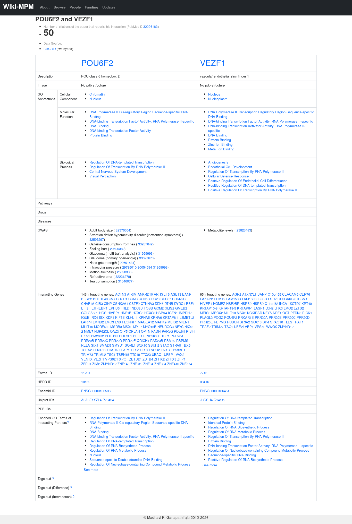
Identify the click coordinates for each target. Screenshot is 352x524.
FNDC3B (136, 308)
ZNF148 (123, 363)
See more (91, 469)
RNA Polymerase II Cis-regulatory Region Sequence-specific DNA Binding (138, 114)
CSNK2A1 (120, 303)
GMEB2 (181, 308)
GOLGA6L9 (89, 312)
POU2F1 (125, 335)
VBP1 (249, 326)
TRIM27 (217, 326)
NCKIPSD (254, 312)
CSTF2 (134, 303)
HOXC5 (137, 312)
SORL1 (130, 345)
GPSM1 (301, 298)
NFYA (267, 312)
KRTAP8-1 (171, 317)
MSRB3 (116, 326)
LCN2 (269, 308)
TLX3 (144, 349)
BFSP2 (86, 298)
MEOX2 (217, 312)
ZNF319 (136, 363)
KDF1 (110, 317)
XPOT (123, 359)
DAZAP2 (206, 298)
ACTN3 (120, 294)
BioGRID (50, 48)
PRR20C (101, 340)
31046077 (125, 281)
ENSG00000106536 (96, 390)
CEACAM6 (290, 294)
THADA (112, 349)
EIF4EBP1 (99, 308)
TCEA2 (86, 349)
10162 (85, 381)
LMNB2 (98, 322)
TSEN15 (122, 354)
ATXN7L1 (249, 294)
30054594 (145, 267)
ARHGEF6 (162, 294)
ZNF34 (148, 363)
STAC (164, 345)
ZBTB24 (135, 359)
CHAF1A (87, 303)
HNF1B (126, 312)
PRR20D (115, 340)
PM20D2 (97, 335)
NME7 (88, 331)
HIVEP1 (113, 312)
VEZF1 (213, 62)
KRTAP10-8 (208, 308)
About (44, 7)
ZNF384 (160, 363)
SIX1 (94, 345)
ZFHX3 (171, 359)
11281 (85, 372)
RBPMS (182, 340)
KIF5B (120, 317)
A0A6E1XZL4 (91, 399)
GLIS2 (169, 308)
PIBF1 (191, 331)
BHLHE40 (100, 298)
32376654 (123, 230)
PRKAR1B (246, 317)
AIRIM (132, 294)
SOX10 (142, 345)
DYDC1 (179, 303)
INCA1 (284, 303)
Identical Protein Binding (226, 422)
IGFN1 (173, 312)
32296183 (150, 26)
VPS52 (260, 326)
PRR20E (129, 340)
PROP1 (164, 335)
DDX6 (159, 303)
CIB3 (99, 303)
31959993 (145, 253)
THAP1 (124, 349)
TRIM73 (87, 354)
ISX (102, 317)
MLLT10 (87, 326)
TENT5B (99, 349)
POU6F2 (97, 62)
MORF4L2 (101, 326)
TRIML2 (100, 354)
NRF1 (277, 312)
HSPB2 (246, 303)
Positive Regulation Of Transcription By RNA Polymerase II (252, 189)
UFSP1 (169, 354)
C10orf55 (274, 294)
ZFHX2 (159, 359)
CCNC (133, 298)
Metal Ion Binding (221, 149)
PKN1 (85, 335)
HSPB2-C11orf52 (265, 303)
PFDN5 (295, 312)
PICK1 (307, 312)
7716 (203, 372)
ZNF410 (173, 363)
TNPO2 (154, 349)
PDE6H (179, 331)
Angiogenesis (218, 162)
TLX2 (135, 349)
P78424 (108, 399)
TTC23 (146, 354)
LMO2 (288, 308)
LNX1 (119, 322)
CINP (108, 303)
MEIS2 (172, 322)
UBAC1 (157, 354)
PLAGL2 (206, 317)
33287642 (145, 244)
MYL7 (137, 326)
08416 (204, 381)
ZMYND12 (108, 363)
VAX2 (180, 354)
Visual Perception (102, 176)
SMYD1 (118, 345)
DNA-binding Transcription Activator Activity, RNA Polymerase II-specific (256, 128)
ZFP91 (86, 363)
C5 (111, 298)
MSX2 (127, 326)
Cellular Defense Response (228, 176)
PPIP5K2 (150, 335)
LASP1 (259, 308)
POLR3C (111, 335)
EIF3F (85, 308)
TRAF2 (205, 326)
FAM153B (233, 298)
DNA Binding (98, 125)
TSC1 (111, 354)
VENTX (87, 359)
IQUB (85, 317)
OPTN (145, 331)
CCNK (143, 298)
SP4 (266, 322)
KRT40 (306, 303)
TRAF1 (298, 322)
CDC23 (154, 298)
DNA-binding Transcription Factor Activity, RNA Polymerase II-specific (141, 121)
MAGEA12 (146, 322)
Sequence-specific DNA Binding (232, 454)
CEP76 (304, 294)
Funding (91, 7)
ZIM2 (96, 363)
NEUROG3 (165, 326)
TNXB (165, 349)
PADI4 (156, 331)
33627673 (146, 257)
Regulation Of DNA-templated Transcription (121, 162)
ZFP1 (181, 359)
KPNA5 (144, 317)
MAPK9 (160, 322)
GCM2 (159, 308)
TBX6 (186, 345)
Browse (59, 7)
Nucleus (95, 98)
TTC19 (135, 354)
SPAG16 (276, 322)
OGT (285, 312)
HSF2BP (232, 303)
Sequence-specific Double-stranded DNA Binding (125, 459)
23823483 (244, 230)
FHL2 (125, 308)
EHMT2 (219, 298)
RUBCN (233, 322)
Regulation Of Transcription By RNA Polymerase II (127, 166)
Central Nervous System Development (118, 171)
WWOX (271, 326)
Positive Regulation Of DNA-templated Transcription (247, 185)
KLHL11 (132, 317)
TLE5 (288, 322)
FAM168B (249, 298)
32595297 (96, 239)
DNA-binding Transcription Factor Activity (120, 130)
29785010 (129, 267)
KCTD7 (295, 303)
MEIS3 (205, 312)
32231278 (122, 276)
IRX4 (94, 317)
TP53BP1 (178, 349)
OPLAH (134, 331)
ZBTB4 (148, 359)
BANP (186, 294)
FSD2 (272, 298)
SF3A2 (245, 322)
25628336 (124, 271)
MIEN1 (184, 322)
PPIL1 (137, 335)
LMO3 (109, 322)
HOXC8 (149, 312)
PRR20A (177, 335)
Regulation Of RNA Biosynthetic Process (120, 445)
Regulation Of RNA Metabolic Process (118, 450)
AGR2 (236, 294)
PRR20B (87, 340)
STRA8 (175, 345)
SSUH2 (153, 345)
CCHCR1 (120, 298)
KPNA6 (156, 317)
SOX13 (256, 322)
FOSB (148, 308)
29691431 (127, 262)
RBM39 (169, 340)
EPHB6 (114, 308)
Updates (108, 7)
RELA (85, 345)
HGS (102, 312)
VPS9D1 (111, 359)
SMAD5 (105, 345)
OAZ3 (114, 331)
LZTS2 (299, 308)
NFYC (179, 326)
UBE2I (239, 326)
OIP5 (124, 331)
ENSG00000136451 (214, 390)
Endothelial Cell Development (230, 166)
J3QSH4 (206, 399)
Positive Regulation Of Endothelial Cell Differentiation (247, 180)
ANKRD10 (145, 294)
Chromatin (97, 94)
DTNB (168, 303)
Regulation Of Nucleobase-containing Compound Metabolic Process (139, 464)
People (75, 7)
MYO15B (149, 326)
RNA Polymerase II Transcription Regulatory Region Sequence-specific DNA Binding (261, 114)
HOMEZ (219, 303)
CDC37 (166, 298)
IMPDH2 (185, 312)
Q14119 (219, 399)
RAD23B (156, 340)
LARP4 (86, 322)
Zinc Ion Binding (220, 144)
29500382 (117, 248)
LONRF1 (130, 322)
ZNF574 (186, 363)
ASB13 (176, 294)
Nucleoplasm (218, 98)
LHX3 (278, 308)
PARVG (167, 331)
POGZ (218, 317)
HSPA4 (161, 312)
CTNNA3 (147, 303)
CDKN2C (179, 298)
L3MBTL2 (187, 317)
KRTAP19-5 (227, 308)
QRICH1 (143, 340)
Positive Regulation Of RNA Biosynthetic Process (245, 459)
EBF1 (190, 303)
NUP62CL (101, 331)
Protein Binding (100, 135)
